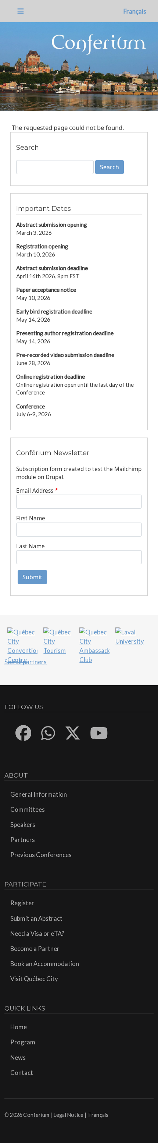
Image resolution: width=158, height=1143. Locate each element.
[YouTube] (99, 733)
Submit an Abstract (36, 918)
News (18, 1057)
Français (134, 11)
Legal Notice (68, 1115)
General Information (38, 794)
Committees (27, 809)
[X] (73, 733)
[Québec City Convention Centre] (22, 645)
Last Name (30, 546)
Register (22, 903)
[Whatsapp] (48, 733)
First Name (30, 518)
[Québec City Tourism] (58, 640)
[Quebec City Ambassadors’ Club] (94, 645)
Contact (21, 1072)
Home (18, 1027)
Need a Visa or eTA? (37, 933)
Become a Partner (35, 948)
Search (109, 167)
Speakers (22, 824)
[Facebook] (24, 733)
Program (22, 1042)
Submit (32, 577)
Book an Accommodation (44, 963)
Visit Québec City (34, 979)
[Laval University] (130, 636)
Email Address (34, 490)
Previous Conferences (41, 855)
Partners (22, 839)
